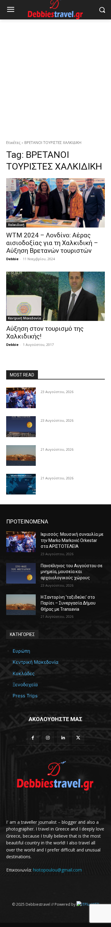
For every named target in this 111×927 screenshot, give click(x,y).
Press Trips (25, 696)
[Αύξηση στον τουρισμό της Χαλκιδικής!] (55, 296)
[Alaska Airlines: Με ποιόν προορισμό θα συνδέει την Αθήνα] (21, 484)
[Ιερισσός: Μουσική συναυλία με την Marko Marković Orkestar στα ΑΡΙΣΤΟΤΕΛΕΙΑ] (21, 398)
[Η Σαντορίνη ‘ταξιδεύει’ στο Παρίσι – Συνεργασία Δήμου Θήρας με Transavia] (21, 455)
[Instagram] (48, 738)
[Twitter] (78, 738)
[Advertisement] (55, 78)
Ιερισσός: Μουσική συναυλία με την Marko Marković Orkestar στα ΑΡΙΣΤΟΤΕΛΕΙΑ (72, 540)
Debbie (12, 258)
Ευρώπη (21, 651)
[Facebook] (33, 738)
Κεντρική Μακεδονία (24, 318)
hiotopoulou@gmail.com (57, 870)
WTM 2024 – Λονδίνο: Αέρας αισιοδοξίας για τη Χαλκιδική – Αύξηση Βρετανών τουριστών (52, 243)
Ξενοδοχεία (25, 684)
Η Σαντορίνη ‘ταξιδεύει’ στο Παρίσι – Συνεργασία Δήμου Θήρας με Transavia (68, 603)
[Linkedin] (63, 738)
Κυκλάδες (24, 673)
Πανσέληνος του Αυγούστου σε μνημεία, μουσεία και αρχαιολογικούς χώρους (71, 571)
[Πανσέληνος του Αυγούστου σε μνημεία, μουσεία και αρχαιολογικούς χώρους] (21, 426)
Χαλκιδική (16, 225)
